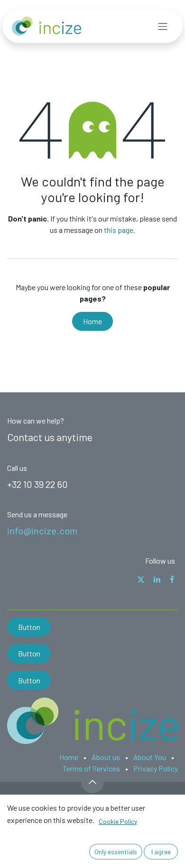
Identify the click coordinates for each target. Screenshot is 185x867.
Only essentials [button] (115, 852)
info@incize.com (42, 530)
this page (118, 229)
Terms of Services (91, 768)
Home (92, 321)
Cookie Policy (118, 821)
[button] (92, 781)
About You (149, 756)
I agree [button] (161, 852)
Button (29, 626)
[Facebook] (171, 579)
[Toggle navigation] (162, 26)
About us (106, 756)
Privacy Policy (155, 768)
